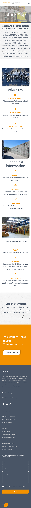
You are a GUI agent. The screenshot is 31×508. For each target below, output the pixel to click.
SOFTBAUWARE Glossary (9, 397)
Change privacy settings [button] (8, 443)
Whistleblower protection (9, 434)
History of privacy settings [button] (9, 446)
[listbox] (4, 505)
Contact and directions (8, 437)
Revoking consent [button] (7, 449)
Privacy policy (6, 431)
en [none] (6, 505)
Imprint (4, 428)
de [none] (3, 505)
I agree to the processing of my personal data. (15, 486)
